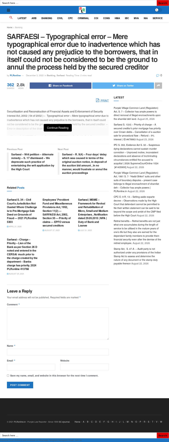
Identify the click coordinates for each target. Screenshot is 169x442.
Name (11, 345)
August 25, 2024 (16, 273)
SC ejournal (64, 421)
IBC (127, 18)
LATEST (22, 18)
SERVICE (158, 18)
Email (11, 360)
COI (96, 18)
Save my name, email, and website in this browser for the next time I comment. (54, 375)
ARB (34, 18)
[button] (11, 18)
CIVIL (60, 18)
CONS (106, 18)
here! (84, 440)
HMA (117, 18)
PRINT (104, 100)
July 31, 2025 (86, 230)
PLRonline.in (20, 421)
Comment (13, 304)
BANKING (46, 18)
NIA (146, 18)
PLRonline (15, 75)
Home (9, 27)
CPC (70, 18)
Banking (18, 27)
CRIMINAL (83, 18)
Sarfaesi (61, 75)
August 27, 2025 (52, 230)
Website (64, 360)
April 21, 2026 (14, 226)
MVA (136, 18)
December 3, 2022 (35, 75)
